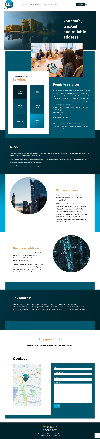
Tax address (20, 121)
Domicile (20, 91)
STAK (37, 92)
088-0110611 (50, 431)
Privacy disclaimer (45, 435)
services (20, 93)
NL (86, 4)
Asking (37, 120)
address (20, 107)
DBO (37, 122)
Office (20, 106)
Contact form (80, 4)
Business (37, 106)
